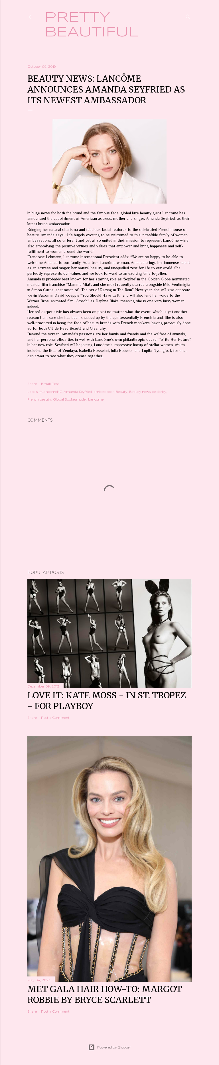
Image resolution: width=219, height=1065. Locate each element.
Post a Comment (55, 717)
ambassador (104, 391)
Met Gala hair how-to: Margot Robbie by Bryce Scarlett (104, 994)
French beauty (39, 399)
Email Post (50, 383)
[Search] (188, 15)
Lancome (96, 399)
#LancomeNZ (50, 391)
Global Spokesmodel (69, 399)
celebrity (159, 391)
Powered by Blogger (114, 1047)
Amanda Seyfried (78, 391)
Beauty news (140, 391)
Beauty (121, 391)
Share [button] (32, 383)
